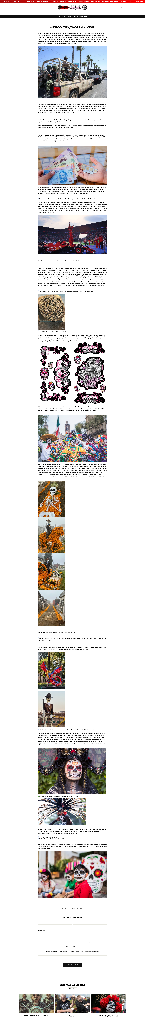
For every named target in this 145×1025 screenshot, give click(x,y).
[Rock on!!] (72, 1003)
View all (72, 988)
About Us (106, 12)
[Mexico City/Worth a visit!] (108, 1003)
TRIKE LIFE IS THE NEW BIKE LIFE (36, 1016)
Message (41, 930)
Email (75, 923)
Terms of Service (91, 951)
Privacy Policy (80, 951)
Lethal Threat (39, 12)
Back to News (73, 964)
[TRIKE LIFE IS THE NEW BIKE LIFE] (36, 1003)
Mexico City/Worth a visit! (108, 1016)
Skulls (77, 12)
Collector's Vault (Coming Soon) (91, 12)
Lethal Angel (50, 12)
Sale (70, 12)
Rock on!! (72, 1016)
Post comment (72, 946)
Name (40, 923)
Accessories (62, 12)
